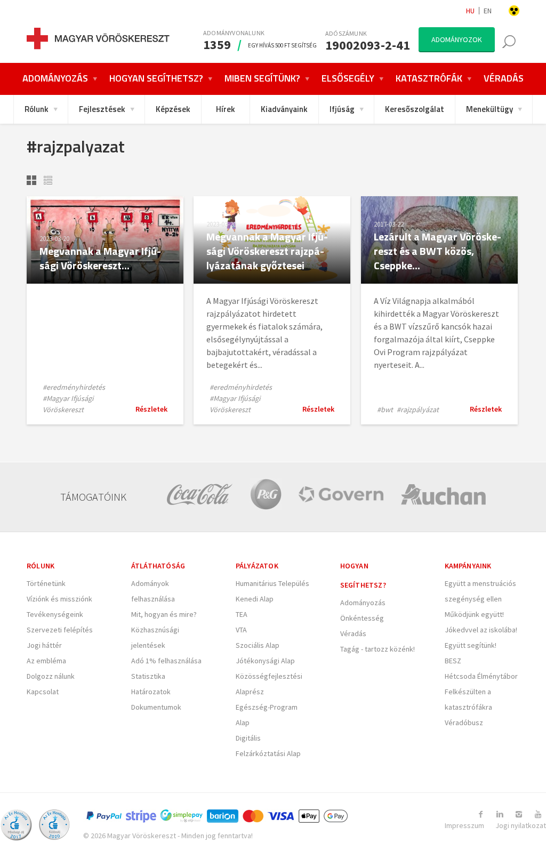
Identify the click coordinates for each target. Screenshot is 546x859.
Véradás (353, 633)
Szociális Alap (257, 645)
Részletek (151, 409)
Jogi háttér (44, 645)
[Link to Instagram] (519, 814)
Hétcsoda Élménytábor (481, 676)
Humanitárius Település (272, 583)
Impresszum (464, 825)
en (488, 10)
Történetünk (46, 583)
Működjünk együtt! (474, 614)
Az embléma (46, 660)
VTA (241, 630)
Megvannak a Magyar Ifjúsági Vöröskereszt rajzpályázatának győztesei (267, 251)
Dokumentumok (156, 707)
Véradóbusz (464, 722)
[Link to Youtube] (538, 814)
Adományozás (363, 602)
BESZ (453, 660)
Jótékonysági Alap (265, 660)
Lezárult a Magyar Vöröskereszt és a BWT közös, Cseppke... (437, 251)
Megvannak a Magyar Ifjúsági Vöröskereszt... (100, 258)
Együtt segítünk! (470, 645)
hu (470, 10)
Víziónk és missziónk (59, 599)
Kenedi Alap (255, 599)
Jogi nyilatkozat (520, 825)
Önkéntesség (362, 618)
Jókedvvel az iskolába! (481, 630)
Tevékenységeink (55, 614)
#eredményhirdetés (74, 387)
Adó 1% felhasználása (166, 660)
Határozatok (151, 691)
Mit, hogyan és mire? (164, 614)
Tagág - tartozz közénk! (377, 649)
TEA (241, 614)
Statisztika (148, 676)
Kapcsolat (43, 691)
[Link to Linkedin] (500, 814)
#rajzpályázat (418, 409)
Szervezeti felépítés (60, 630)
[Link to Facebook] (480, 814)
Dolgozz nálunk (51, 676)
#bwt (385, 409)
